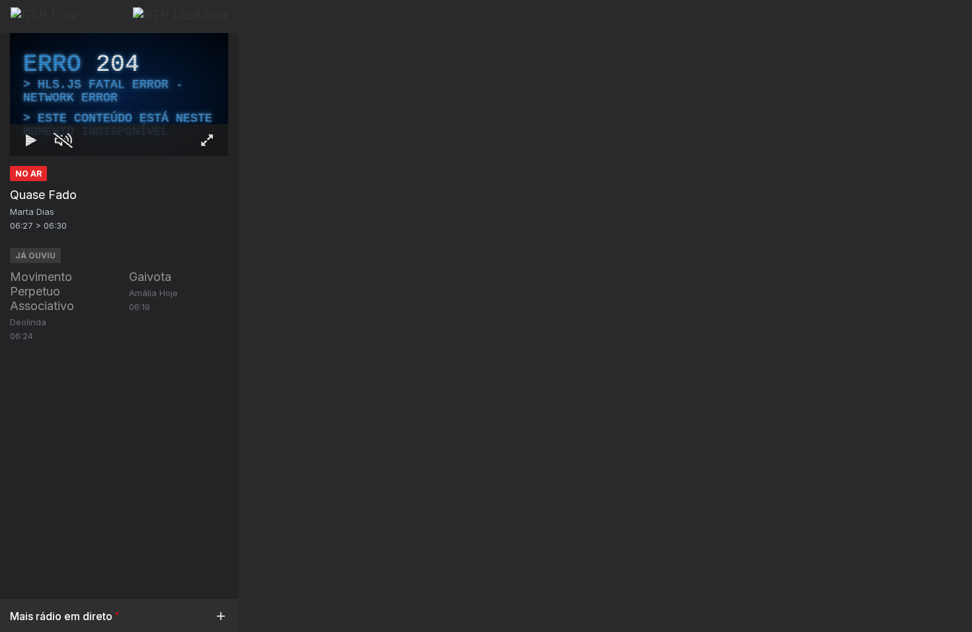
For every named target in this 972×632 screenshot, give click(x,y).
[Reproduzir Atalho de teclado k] (31, 140)
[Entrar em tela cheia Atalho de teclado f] (207, 140)
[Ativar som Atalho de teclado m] (63, 140)
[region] (119, 94)
